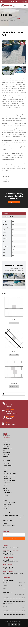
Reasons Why (6, 446)
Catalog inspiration (8, 465)
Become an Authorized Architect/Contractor (13, 515)
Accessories (6, 506)
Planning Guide (7, 478)
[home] (8, 5)
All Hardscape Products (10, 502)
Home (2, 18)
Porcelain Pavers (7, 504)
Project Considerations (9, 475)
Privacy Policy (6, 454)
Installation (6, 490)
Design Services (7, 482)
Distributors (6, 456)
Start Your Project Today (10, 473)
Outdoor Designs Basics (9, 480)
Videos (5, 467)
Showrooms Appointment (9, 525)
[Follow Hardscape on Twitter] (12, 624)
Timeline (6, 477)
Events (4, 450)
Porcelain (13, 18)
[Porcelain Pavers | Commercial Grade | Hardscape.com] (6, 435)
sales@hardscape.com (12, 554)
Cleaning (5, 508)
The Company (6, 444)
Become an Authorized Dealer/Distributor (13, 518)
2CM (18, 18)
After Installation (8, 492)
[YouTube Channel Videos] (14, 2)
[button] (25, 5)
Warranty (6, 495)
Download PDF (14, 323)
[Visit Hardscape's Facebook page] (9, 2)
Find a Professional (8, 486)
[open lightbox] (14, 52)
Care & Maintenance (9, 494)
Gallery (5, 468)
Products (8, 18)
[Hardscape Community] (11, 2)
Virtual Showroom (7, 448)
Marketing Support (7, 520)
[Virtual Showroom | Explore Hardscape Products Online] (2, 2)
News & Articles (7, 452)
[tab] (14, 213)
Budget (5, 484)
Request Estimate (14, 202)
